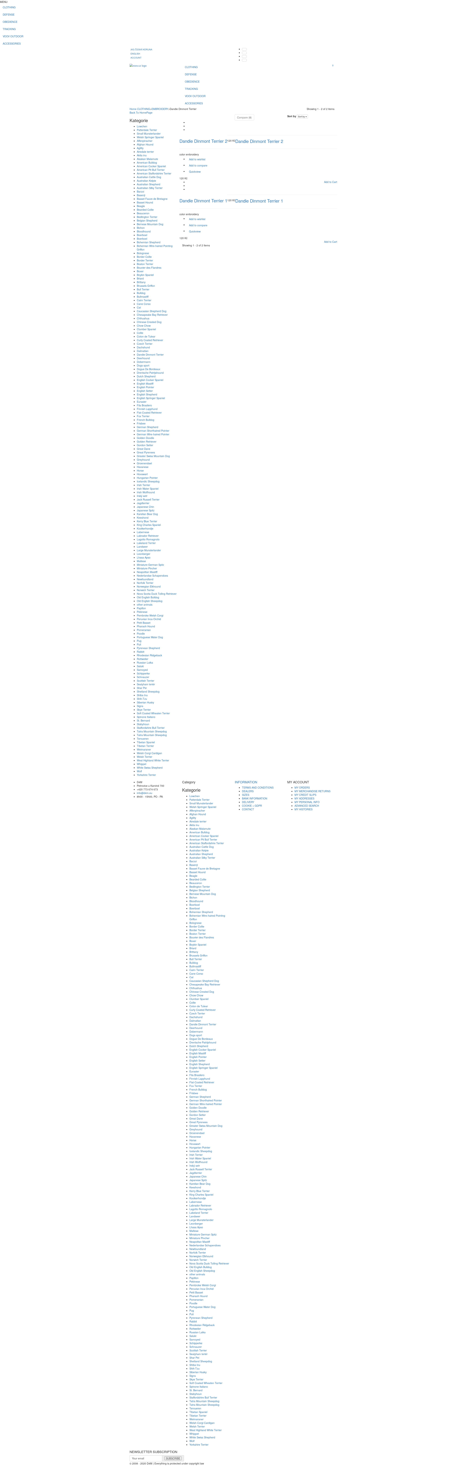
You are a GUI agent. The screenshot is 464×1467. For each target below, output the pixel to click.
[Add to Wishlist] (189, 130)
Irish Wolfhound (146, 492)
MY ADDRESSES (304, 798)
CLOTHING (9, 7)
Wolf (139, 771)
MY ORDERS (302, 787)
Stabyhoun (143, 724)
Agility (140, 148)
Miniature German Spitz (150, 564)
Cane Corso (144, 304)
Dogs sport (143, 365)
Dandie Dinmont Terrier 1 (203, 200)
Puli (139, 644)
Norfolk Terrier (145, 583)
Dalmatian (142, 351)
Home (133, 109)
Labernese (143, 532)
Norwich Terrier (145, 590)
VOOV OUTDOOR (13, 36)
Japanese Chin (145, 507)
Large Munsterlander (149, 550)
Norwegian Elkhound (149, 586)
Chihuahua (143, 318)
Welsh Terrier (144, 756)
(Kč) (141, 49)
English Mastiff (145, 383)
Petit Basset (143, 622)
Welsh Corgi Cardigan (149, 753)
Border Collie (144, 257)
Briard (140, 278)
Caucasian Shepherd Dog (151, 311)
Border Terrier (145, 260)
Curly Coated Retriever (150, 340)
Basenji (141, 195)
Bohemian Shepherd (148, 242)
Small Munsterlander (149, 133)
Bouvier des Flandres (149, 267)
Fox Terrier (143, 416)
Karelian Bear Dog (147, 514)
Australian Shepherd (148, 184)
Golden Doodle (145, 438)
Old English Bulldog (148, 597)
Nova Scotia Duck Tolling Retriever (157, 593)
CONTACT (248, 809)
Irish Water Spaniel (147, 488)
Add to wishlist (197, 159)
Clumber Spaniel (146, 329)
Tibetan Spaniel (146, 742)
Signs (140, 706)
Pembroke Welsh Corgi (150, 615)
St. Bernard (143, 720)
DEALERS (248, 791)
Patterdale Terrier (147, 130)
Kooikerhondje (145, 528)
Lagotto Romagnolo (148, 539)
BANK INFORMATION (254, 798)
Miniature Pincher (147, 568)
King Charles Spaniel (149, 525)
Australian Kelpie (146, 180)
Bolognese (143, 253)
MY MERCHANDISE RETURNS (312, 791)
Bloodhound (144, 231)
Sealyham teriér (146, 684)
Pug (139, 641)
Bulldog (141, 293)
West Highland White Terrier (153, 760)
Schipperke (143, 673)
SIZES (245, 795)
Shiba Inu (142, 695)
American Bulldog (147, 162)
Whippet (141, 764)
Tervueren (143, 738)
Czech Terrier (144, 343)
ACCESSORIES (12, 43)
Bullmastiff (142, 296)
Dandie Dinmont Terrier (150, 354)
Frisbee (141, 423)
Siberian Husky (145, 702)
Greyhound (143, 459)
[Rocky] (138, 65)
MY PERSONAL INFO (307, 802)
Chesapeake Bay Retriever (152, 314)
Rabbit (140, 651)
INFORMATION (246, 782)
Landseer (142, 546)
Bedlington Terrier (147, 217)
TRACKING (9, 29)
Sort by (291, 116)
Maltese (141, 561)
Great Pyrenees (146, 452)
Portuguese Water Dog (150, 637)
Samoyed (142, 670)
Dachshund (143, 347)
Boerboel (142, 235)
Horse (140, 470)
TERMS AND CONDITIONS (258, 787)
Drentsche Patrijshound (150, 372)
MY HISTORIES (303, 809)
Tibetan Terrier (145, 746)
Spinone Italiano (146, 717)
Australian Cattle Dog (149, 177)
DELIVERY (248, 802)
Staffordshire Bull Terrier (151, 728)
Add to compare (198, 165)
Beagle (141, 206)
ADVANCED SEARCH (307, 805)
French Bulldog (145, 420)
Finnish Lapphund (147, 409)
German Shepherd (147, 427)
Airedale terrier (145, 151)
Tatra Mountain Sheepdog (152, 731)
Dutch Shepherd (146, 376)
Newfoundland (145, 579)
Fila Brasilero (144, 405)
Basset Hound (145, 202)
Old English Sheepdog (149, 601)
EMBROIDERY (160, 109)
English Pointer (145, 387)
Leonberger (143, 554)
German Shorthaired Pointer (153, 430)
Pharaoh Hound (146, 626)
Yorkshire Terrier (146, 775)
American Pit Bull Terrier (151, 170)
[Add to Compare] (189, 126)
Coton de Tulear (146, 336)
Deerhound (143, 358)
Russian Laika (145, 662)
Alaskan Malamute (147, 159)
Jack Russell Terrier (148, 499)
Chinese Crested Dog (149, 322)
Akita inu (142, 155)
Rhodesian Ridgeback (149, 655)
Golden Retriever (146, 441)
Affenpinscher (144, 141)
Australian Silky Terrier (150, 188)
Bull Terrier (143, 289)
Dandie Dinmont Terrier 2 (203, 141)
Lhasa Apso (143, 557)
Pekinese (142, 612)
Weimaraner (144, 749)
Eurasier (141, 401)
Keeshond (142, 517)
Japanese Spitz (145, 510)
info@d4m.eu (144, 793)
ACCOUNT (135, 57)
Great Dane (143, 449)
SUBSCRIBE (173, 1458)
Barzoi (140, 191)
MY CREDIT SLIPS (305, 795)
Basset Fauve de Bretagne (152, 199)
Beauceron (143, 213)
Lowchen (142, 126)
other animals (144, 604)
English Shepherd (147, 394)
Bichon (141, 228)
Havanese (142, 467)
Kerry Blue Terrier (147, 521)
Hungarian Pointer (147, 478)
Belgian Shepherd (147, 220)
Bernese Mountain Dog (150, 224)
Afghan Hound (145, 144)
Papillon (141, 608)
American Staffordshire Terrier (154, 173)
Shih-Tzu (142, 699)
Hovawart (142, 474)
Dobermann (143, 362)
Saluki (140, 666)
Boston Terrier (145, 264)
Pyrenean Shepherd (148, 648)
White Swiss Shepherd (150, 767)
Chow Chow (144, 325)
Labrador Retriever (148, 535)
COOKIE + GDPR (252, 805)
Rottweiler (142, 659)
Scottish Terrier (145, 680)
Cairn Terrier (144, 300)
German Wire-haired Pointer (153, 434)
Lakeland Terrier (146, 543)
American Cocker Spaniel (151, 166)
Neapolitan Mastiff (147, 572)
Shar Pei (142, 688)
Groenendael (144, 463)
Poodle (141, 633)
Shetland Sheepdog (148, 691)
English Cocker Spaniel (150, 380)
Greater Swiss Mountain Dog (153, 456)
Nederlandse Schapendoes (152, 575)
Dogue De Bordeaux (148, 369)
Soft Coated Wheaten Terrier (153, 713)
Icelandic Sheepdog (148, 481)
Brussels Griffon (146, 285)
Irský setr (142, 496)
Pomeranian (144, 630)
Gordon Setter (145, 445)
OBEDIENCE (10, 22)
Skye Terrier (144, 709)
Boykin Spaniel (145, 275)
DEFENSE (8, 14)
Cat (139, 307)
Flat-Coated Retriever (149, 412)
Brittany (141, 282)
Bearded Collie (145, 209)
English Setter (145, 391)
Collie (140, 333)
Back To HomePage (141, 112)
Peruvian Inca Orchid (149, 619)
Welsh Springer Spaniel (150, 137)
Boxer (140, 271)
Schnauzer (143, 677)
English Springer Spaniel (151, 398)
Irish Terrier (143, 485)
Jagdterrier (143, 503)
